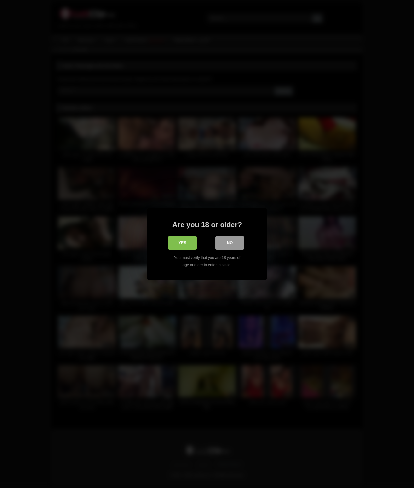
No (230, 243)
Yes (182, 243)
